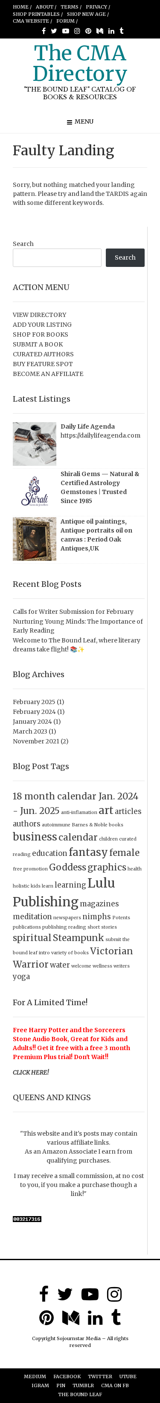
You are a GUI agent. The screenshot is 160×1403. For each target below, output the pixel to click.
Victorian (111, 951)
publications (27, 927)
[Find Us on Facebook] (44, 31)
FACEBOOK (67, 1376)
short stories (102, 927)
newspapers (67, 918)
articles (128, 811)
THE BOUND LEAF (80, 1394)
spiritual (32, 938)
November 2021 (36, 741)
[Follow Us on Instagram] (77, 31)
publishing (54, 927)
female (124, 852)
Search (23, 244)
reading (77, 927)
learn (47, 886)
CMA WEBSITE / (32, 21)
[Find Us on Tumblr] (121, 31)
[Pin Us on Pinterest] (88, 31)
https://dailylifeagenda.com (100, 435)
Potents (121, 918)
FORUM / (67, 21)
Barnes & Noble (90, 825)
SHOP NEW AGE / (88, 14)
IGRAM (40, 1385)
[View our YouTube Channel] (65, 31)
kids (36, 886)
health (135, 869)
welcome (81, 966)
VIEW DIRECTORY (39, 315)
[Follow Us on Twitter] (54, 31)
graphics (106, 867)
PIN (60, 1385)
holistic (21, 886)
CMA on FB (115, 1385)
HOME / (22, 7)
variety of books (70, 953)
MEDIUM (35, 1376)
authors (27, 824)
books (116, 825)
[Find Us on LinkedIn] (111, 31)
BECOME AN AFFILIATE (48, 374)
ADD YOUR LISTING (42, 325)
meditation (32, 916)
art (106, 810)
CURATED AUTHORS (43, 354)
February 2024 (34, 712)
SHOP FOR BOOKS (40, 334)
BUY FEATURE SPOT (43, 364)
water (60, 965)
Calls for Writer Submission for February (73, 612)
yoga (21, 976)
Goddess (67, 867)
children (108, 839)
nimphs (96, 916)
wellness (102, 966)
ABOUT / (46, 7)
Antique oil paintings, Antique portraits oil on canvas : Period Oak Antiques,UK (96, 535)
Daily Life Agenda (88, 426)
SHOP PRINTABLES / (38, 14)
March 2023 (30, 731)
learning (70, 885)
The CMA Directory (80, 63)
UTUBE (128, 1376)
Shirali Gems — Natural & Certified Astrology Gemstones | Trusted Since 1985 (100, 487)
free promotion (30, 869)
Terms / (71, 7)
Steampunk (78, 938)
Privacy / (98, 7)
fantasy (88, 852)
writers (121, 966)
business (35, 837)
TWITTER (100, 1376)
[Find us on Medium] (99, 31)
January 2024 (32, 721)
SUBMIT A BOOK (38, 344)
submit (113, 939)
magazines (99, 904)
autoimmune (56, 825)
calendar (78, 837)
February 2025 (34, 702)
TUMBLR (83, 1385)
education (49, 853)
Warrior (31, 964)
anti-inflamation (79, 812)
